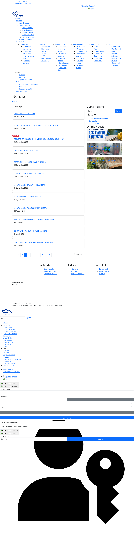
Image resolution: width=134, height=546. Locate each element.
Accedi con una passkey (67, 412)
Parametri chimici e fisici (62, 48)
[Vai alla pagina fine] (55, 253)
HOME (17, 18)
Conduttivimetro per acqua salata (29, 173)
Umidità (80, 61)
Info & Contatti (21, 91)
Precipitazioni (82, 46)
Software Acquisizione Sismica (116, 58)
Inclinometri (45, 46)
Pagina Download (25, 79)
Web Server (115, 46)
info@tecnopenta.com (23, 3)
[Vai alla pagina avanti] (52, 253)
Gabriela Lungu (28, 37)
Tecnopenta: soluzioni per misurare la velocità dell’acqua (39, 139)
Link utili (22, 77)
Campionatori (64, 63)
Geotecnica (24, 44)
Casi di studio (24, 23)
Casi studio (23, 86)
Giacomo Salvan (28, 35)
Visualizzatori (99, 51)
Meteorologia (78, 44)
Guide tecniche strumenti (28, 84)
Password (3, 397)
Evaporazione (82, 51)
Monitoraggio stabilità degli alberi (29, 185)
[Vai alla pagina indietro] (16, 253)
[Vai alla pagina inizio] (13, 253)
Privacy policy (104, 269)
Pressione (80, 49)
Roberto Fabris (27, 32)
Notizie (18, 82)
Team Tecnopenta (25, 25)
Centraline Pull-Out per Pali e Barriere (30, 231)
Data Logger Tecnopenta (24, 114)
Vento (79, 63)
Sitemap (102, 274)
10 (49, 255)
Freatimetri (63, 65)
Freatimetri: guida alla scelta (26, 151)
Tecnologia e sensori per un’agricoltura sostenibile (36, 125)
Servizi (110, 44)
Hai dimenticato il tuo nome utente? (15, 427)
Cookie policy (104, 271)
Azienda (19, 21)
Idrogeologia (60, 44)
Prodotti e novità (25, 89)
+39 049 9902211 (21, 1)
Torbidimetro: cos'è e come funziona (30, 162)
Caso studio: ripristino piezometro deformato (34, 242)
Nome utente (5, 389)
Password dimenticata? (10, 423)
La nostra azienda (25, 39)
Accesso (67, 418)
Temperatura (82, 58)
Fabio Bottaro (27, 28)
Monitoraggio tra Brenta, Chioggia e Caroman (34, 219)
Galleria (22, 75)
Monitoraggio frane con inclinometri (30, 208)
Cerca (118, 111)
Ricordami (6, 408)
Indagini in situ (42, 44)
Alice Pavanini (27, 30)
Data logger (95, 44)
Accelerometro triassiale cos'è (27, 196)
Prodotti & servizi (22, 42)
